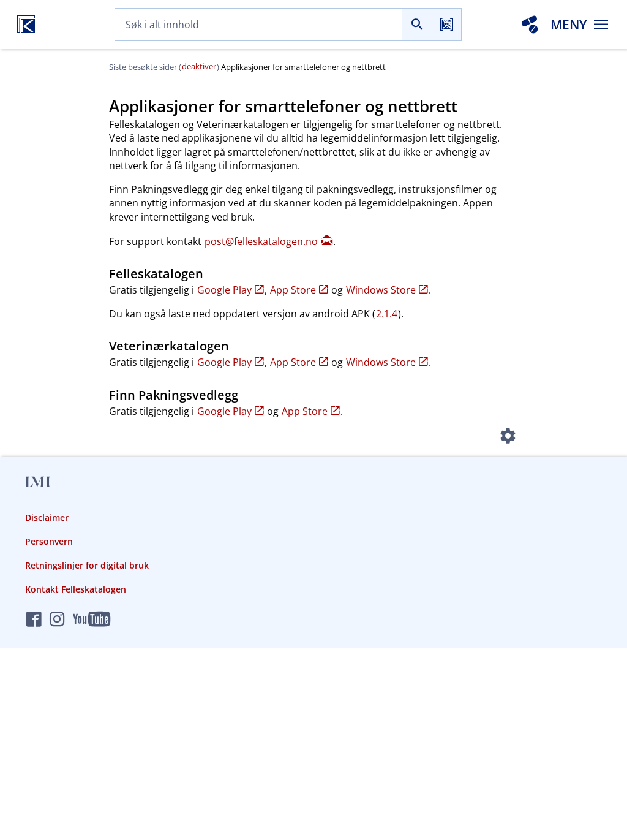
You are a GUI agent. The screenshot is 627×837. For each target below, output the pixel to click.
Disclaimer (47, 517)
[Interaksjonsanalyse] (529, 24)
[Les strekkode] (446, 25)
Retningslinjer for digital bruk (87, 565)
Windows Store (381, 290)
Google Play (224, 290)
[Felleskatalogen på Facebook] (33, 619)
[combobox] (258, 25)
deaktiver (199, 66)
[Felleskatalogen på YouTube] (91, 619)
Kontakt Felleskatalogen (75, 589)
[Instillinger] (508, 437)
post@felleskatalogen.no (261, 241)
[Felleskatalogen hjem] (26, 24)
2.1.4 (386, 313)
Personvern (49, 541)
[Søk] (417, 25)
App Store (293, 290)
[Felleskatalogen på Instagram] (57, 619)
